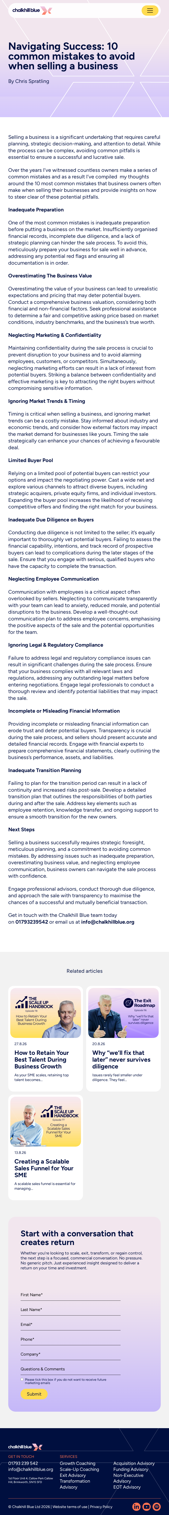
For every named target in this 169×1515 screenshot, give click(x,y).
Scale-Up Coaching (79, 1469)
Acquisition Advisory (134, 1463)
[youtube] (146, 1507)
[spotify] (157, 1507)
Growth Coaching (77, 1463)
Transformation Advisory (75, 1484)
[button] (34, 1394)
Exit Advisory (73, 1475)
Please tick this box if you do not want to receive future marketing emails (65, 1381)
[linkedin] (136, 1507)
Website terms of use (70, 1507)
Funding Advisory (130, 1469)
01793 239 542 (23, 1463)
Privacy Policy (101, 1507)
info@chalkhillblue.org (30, 1469)
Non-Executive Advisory (128, 1478)
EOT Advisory (127, 1487)
